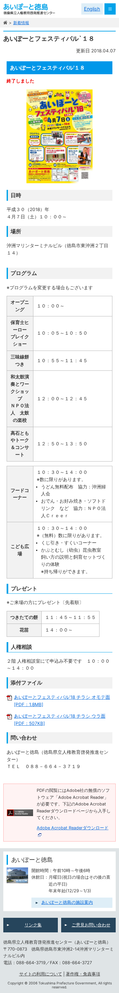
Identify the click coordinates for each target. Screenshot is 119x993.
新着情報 (21, 22)
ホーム (5, 23)
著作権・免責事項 (83, 973)
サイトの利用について (40, 973)
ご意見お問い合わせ (91, 924)
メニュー (110, 9)
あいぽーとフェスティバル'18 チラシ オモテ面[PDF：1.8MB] (62, 700)
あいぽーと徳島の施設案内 (67, 902)
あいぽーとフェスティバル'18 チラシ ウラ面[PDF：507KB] (59, 719)
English (92, 9)
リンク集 (33, 924)
